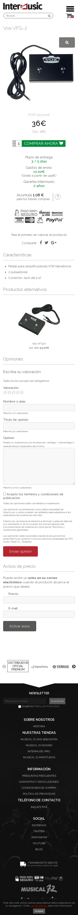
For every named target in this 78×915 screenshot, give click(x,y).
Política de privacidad (39, 793)
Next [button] (74, 667)
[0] (69, 16)
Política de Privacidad (46, 706)
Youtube (39, 843)
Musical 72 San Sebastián (39, 739)
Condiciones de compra (39, 787)
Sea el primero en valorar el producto (39, 235)
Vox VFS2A (39, 343)
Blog (39, 849)
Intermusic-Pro (39, 751)
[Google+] (53, 242)
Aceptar (39, 911)
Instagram (39, 837)
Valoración (11, 388)
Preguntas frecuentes (39, 775)
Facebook (39, 825)
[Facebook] (41, 242)
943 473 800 (39, 806)
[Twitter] (46, 242)
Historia (39, 726)
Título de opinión (15, 420)
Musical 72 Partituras (39, 757)
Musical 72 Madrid (39, 745)
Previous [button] (4, 667)
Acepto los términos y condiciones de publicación (33, 496)
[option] (39, 324)
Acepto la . (40, 706)
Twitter (39, 831)
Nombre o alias (14, 401)
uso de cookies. (38, 905)
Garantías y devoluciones (39, 781)
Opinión (8, 438)
